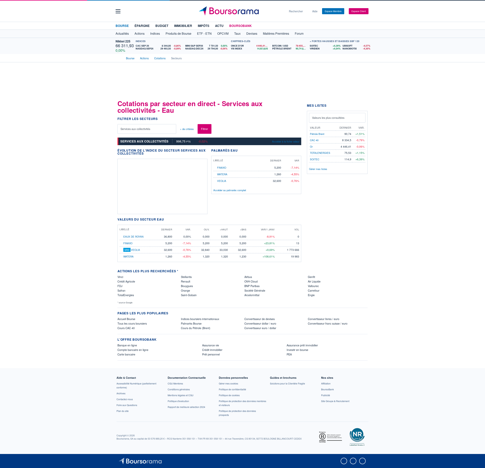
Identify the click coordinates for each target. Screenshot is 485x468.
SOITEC (314, 159)
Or (311, 146)
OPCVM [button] (222, 33)
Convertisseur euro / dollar (260, 328)
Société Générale (254, 290)
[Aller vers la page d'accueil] (241, 11)
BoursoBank (240, 25)
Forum (299, 33)
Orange (185, 290)
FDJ (119, 286)
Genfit (311, 277)
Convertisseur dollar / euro (260, 323)
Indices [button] (155, 33)
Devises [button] (251, 33)
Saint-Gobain (189, 295)
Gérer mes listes (318, 169)
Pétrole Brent (317, 134)
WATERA (222, 174)
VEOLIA (221, 181)
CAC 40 (314, 140)
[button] (118, 11)
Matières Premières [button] (276, 33)
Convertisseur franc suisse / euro (327, 323)
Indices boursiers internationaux (200, 319)
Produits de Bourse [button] (178, 33)
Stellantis (186, 277)
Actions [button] (140, 33)
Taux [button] (237, 33)
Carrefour (313, 290)
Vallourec (313, 286)
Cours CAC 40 (126, 328)
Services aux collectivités (144, 141)
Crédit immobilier (212, 350)
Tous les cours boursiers (132, 323)
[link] (121, 393)
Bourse (122, 25)
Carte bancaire (126, 354)
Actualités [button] (122, 33)
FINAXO (221, 167)
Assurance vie (210, 345)
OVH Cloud (251, 281)
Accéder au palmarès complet (229, 190)
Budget (161, 25)
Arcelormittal (251, 295)
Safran (121, 290)
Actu (219, 25)
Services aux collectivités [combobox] (135, 129)
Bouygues (187, 286)
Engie (311, 295)
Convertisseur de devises (259, 319)
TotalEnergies (125, 295)
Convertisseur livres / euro (323, 319)
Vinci (120, 277)
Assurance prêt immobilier (302, 345)
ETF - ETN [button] (204, 33)
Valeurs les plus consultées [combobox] (328, 118)
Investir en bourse (297, 350)
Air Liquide (314, 281)
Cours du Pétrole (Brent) (195, 328)
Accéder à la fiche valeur (285, 141)
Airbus (248, 277)
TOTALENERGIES (320, 153)
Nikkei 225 (123, 41)
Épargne (142, 25)
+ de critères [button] (187, 129)
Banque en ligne (127, 345)
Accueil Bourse (126, 319)
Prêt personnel (211, 354)
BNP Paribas (252, 286)
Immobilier (183, 25)
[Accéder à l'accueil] (118, 58)
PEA (289, 354)
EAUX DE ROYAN (133, 236)
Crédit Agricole (126, 281)
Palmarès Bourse (191, 323)
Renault (185, 281)
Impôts (203, 25)
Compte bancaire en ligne (132, 350)
